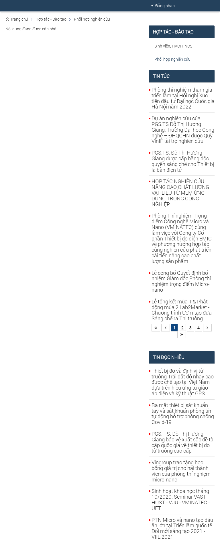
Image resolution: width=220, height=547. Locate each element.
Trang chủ (18, 19)
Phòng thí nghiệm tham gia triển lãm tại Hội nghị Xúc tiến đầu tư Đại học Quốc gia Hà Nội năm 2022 (183, 98)
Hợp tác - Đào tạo (51, 19)
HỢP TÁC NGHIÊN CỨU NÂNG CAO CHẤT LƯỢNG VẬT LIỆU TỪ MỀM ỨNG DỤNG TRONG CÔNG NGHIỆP (180, 192)
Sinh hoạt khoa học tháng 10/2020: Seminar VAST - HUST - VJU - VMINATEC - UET (181, 499)
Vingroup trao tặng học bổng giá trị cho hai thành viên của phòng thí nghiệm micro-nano (181, 471)
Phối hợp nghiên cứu (92, 19)
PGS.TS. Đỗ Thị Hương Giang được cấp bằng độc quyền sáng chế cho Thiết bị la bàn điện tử (183, 161)
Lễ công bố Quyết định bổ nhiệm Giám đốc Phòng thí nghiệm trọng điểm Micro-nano (181, 281)
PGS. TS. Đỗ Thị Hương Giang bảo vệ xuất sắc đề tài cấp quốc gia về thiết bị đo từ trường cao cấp (183, 442)
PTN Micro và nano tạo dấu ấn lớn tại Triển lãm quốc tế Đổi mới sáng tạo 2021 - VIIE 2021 (182, 528)
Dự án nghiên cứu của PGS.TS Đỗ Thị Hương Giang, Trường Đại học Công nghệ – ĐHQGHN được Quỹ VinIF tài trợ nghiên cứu (183, 129)
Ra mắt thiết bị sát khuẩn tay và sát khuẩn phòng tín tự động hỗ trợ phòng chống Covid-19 (183, 413)
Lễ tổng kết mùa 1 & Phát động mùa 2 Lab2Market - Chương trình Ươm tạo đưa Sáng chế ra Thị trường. (182, 310)
